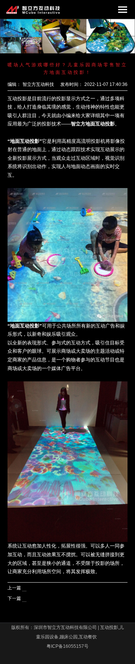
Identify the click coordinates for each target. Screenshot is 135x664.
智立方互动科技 (38, 84)
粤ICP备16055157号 (67, 646)
